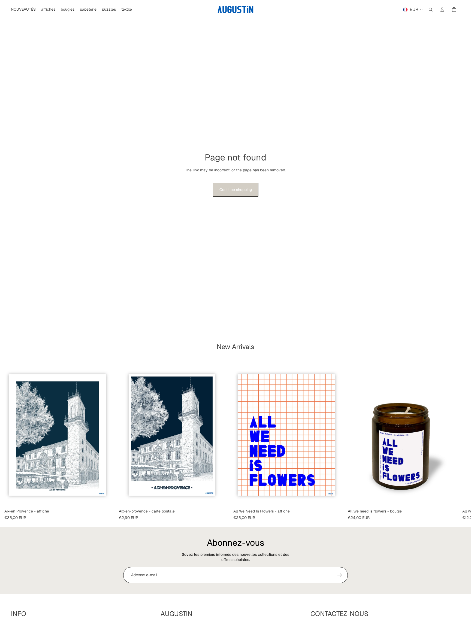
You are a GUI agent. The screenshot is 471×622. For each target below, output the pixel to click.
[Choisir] (335, 498)
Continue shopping (235, 189)
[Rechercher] (431, 10)
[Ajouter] (106, 498)
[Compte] (442, 10)
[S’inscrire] (339, 575)
